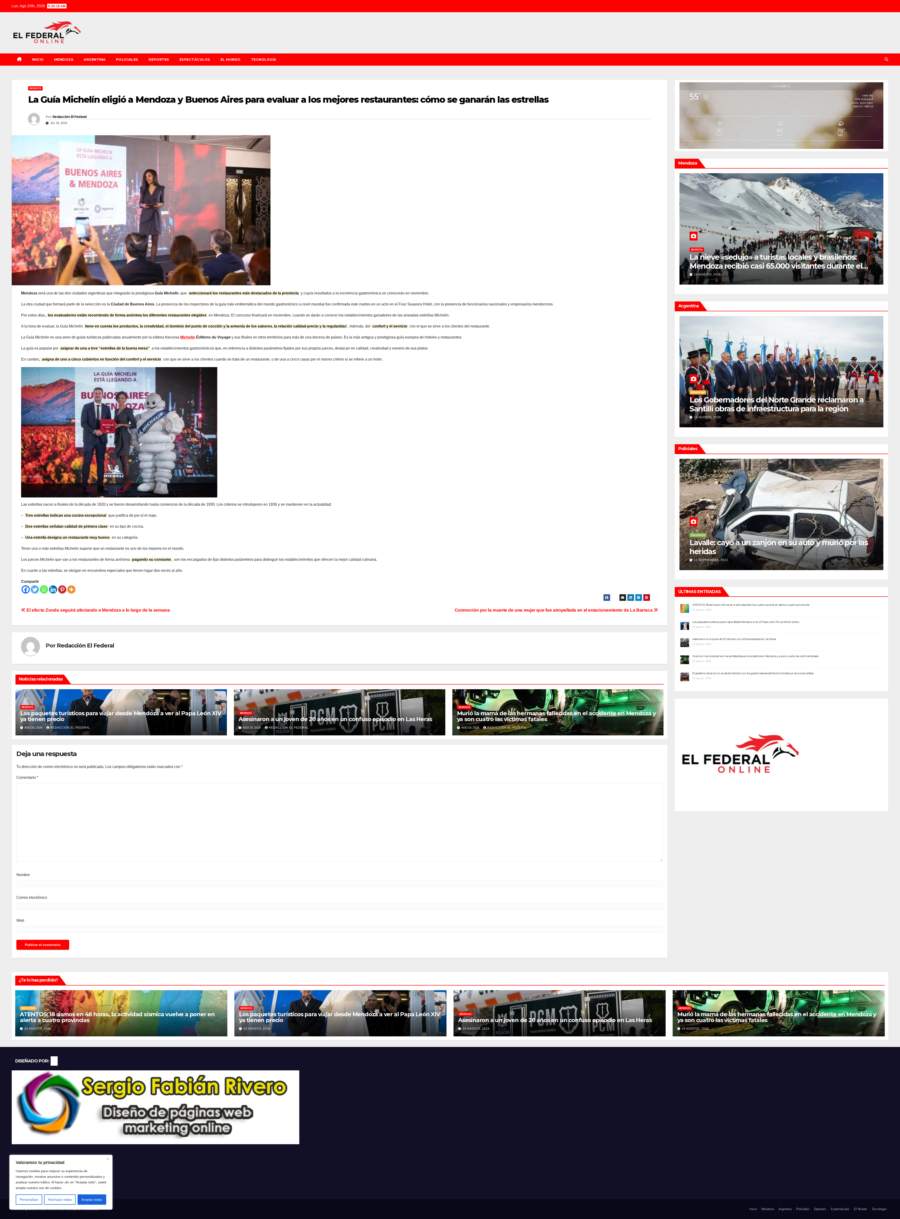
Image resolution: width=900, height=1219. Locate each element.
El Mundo (231, 59)
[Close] (107, 1159)
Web (20, 920)
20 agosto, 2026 (707, 274)
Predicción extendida (781, 145)
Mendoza (64, 59)
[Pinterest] (62, 589)
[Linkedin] (53, 589)
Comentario (27, 777)
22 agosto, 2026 (707, 417)
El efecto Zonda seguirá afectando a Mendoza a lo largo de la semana (98, 610)
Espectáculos (195, 59)
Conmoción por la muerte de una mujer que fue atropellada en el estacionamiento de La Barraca (554, 610)
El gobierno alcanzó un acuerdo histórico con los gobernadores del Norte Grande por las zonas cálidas (753, 673)
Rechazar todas (60, 1199)
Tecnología (263, 59)
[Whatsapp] (44, 589)
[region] (60, 1182)
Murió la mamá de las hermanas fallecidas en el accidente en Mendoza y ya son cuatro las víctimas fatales (556, 716)
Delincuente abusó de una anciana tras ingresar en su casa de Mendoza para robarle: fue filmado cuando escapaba (779, 551)
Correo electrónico (31, 897)
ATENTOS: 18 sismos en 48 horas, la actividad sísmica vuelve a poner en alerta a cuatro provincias (780, 404)
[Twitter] (35, 589)
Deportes (159, 59)
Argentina (95, 59)
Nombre (23, 875)
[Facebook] (26, 589)
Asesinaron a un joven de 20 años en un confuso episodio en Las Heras (335, 719)
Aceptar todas (92, 1199)
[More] (71, 589)
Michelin (187, 337)
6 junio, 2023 (705, 560)
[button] (886, 59)
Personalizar (29, 1199)
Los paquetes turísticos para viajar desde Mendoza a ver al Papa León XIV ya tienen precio (120, 716)
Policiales (127, 59)
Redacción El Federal (69, 117)
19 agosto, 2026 (476, 1028)
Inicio (38, 59)
